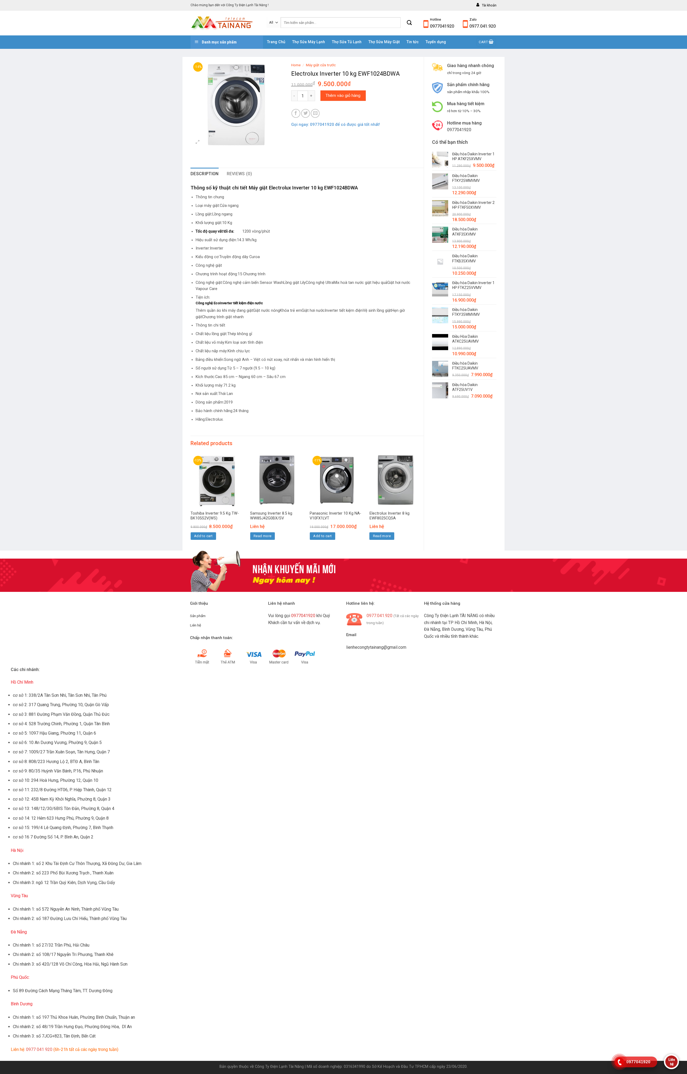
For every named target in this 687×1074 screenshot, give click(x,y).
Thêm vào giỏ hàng (343, 95)
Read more (263, 536)
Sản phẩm (198, 616)
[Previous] (191, 501)
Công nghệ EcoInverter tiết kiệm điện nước (229, 303)
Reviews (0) (239, 173)
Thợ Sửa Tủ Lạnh (346, 42)
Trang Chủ (276, 42)
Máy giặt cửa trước (321, 65)
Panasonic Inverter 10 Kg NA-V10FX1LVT (335, 516)
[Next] (423, 501)
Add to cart (203, 536)
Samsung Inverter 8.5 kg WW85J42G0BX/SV (271, 516)
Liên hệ (195, 625)
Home (296, 65)
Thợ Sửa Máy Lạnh (308, 42)
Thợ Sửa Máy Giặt (384, 42)
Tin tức (413, 42)
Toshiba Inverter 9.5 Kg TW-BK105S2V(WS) (215, 516)
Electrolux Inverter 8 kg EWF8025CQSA (390, 516)
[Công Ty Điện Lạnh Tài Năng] (224, 23)
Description (205, 173)
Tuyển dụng (436, 42)
